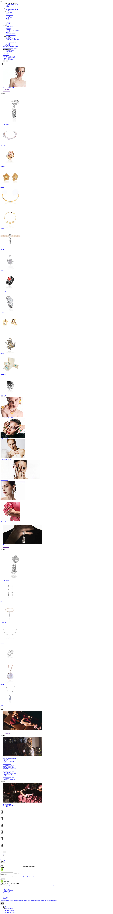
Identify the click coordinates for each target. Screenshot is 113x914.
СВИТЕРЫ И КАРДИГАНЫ (9, 773)
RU (4, 61)
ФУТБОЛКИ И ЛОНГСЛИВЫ (10, 768)
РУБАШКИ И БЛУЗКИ (8, 761)
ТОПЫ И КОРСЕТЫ (8, 766)
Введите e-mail (16, 873)
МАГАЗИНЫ (6, 53)
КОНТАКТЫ (6, 55)
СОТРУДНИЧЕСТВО (8, 58)
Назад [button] (2, 63)
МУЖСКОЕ (6, 778)
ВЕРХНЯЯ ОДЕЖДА (8, 769)
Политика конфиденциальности (16, 885)
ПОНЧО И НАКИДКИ (8, 777)
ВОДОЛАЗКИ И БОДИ (8, 771)
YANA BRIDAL (6, 806)
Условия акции (27, 885)
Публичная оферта (5, 885)
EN (6, 61)
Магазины (5, 897)
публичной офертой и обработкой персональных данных (31, 876)
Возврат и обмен (7, 892)
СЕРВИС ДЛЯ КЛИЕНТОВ (9, 57)
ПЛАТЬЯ (5, 760)
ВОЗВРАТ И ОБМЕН (8, 59)
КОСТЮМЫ (6, 775)
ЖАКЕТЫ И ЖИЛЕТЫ (8, 767)
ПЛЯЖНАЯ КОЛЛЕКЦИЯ (9, 779)
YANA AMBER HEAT (8, 804)
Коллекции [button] (3, 396)
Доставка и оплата (7, 889)
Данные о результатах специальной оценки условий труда (44, 885)
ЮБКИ (4, 762)
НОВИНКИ (6, 759)
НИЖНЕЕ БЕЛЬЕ (7, 764)
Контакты (5, 898)
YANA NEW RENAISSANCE (9, 805)
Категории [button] (3, 93)
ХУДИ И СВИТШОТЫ (8, 765)
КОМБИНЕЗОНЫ (7, 772)
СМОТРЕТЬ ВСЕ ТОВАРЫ (9, 758)
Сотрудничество (6, 891)
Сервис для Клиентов (8, 890)
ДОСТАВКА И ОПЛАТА (9, 56)
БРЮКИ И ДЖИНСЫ (8, 774)
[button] (56, 858)
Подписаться (3, 874)
